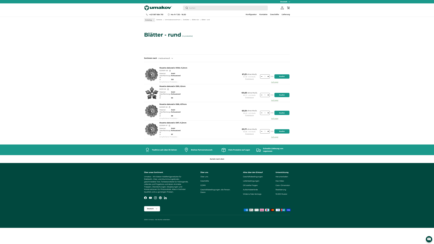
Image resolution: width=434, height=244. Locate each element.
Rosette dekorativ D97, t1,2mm (172, 123)
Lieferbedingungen (251, 181)
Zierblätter (186, 19)
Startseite (159, 19)
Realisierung (281, 190)
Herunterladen (282, 177)
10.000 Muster (281, 194)
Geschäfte (274, 14)
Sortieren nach (150, 58)
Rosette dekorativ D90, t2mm (172, 86)
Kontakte (263, 14)
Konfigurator (251, 14)
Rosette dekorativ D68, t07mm (173, 104)
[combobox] (225, 8)
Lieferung (286, 14)
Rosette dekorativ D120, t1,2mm (173, 68)
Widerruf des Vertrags (252, 194)
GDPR (203, 185)
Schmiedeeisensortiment (173, 19)
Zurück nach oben (217, 159)
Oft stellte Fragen (250, 185)
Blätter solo (195, 19)
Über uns (204, 177)
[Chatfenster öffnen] (429, 239)
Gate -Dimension (283, 185)
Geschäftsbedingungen (253, 177)
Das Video (280, 181)
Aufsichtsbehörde (250, 190)
